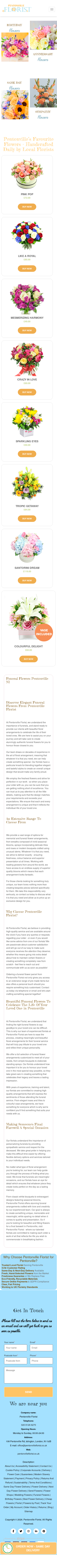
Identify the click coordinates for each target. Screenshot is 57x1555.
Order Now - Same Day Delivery (33, 1548)
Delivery (46, 1470)
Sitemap (28, 1511)
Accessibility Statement (27, 1466)
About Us (9, 1466)
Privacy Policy (33, 1478)
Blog (50, 1507)
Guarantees (27, 1474)
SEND (28, 1392)
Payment (19, 1478)
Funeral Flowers (41, 1494)
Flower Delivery (39, 1486)
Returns (42, 1507)
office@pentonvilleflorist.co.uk (32, 1445)
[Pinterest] (43, 1531)
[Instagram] (28, 1531)
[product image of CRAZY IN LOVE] (27, 359)
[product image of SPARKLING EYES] (27, 421)
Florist (18, 1503)
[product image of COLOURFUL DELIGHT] (28, 617)
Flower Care (13, 1474)
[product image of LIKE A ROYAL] (27, 236)
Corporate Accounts (31, 1470)
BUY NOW (27, 206)
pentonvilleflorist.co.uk (28, 1453)
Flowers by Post (31, 1503)
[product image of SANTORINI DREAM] (27, 547)
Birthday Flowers (13, 1499)
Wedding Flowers (23, 1494)
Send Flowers (35, 1490)
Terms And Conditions (40, 1482)
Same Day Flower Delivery (17, 1486)
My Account (16, 1507)
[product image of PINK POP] (27, 174)
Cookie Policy (12, 1470)
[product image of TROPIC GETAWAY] (27, 484)
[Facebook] (13, 1531)
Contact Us (45, 1466)
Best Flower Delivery (33, 1499)
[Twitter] (21, 1531)
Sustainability (20, 1482)
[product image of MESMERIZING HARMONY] (27, 297)
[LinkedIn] (36, 1531)
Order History (30, 1507)
